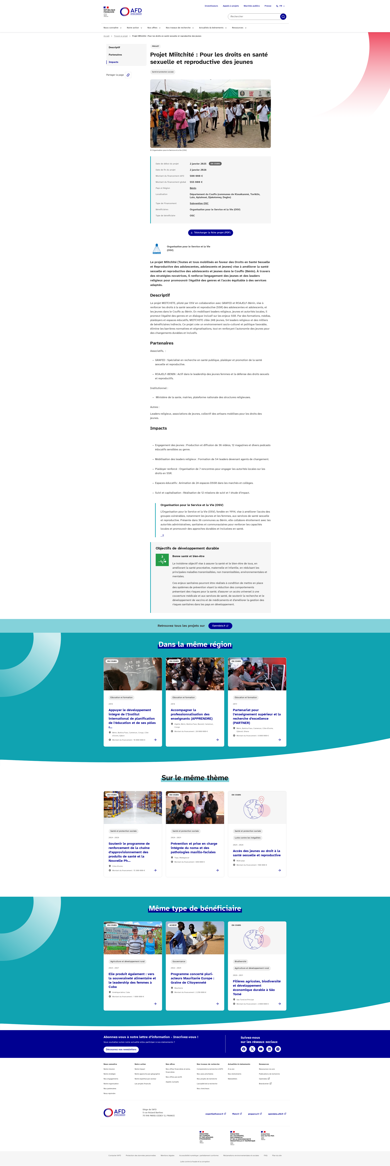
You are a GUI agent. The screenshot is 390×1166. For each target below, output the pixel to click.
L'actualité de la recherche (207, 1084)
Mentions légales (167, 1156)
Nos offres (152, 28)
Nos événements (234, 1074)
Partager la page (128, 75)
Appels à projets (231, 6)
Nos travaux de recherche (178, 28)
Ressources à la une (267, 1069)
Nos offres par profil (174, 1077)
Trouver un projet (121, 36)
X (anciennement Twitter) (252, 1049)
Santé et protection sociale (163, 72)
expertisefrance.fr (214, 1114)
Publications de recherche (269, 1074)
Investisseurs (211, 6)
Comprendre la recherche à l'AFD (210, 1069)
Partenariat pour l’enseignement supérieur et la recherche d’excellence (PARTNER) (257, 716)
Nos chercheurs (203, 1089)
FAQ (265, 1156)
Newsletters (232, 1079)
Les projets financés (143, 1084)
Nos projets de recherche (207, 1079)
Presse (268, 6)
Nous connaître (111, 28)
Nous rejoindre (109, 1093)
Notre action (133, 28)
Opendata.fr (218, 625)
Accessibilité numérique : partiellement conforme (198, 1156)
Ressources (237, 28)
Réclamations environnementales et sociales (241, 1156)
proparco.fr (253, 1114)
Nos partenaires (110, 1089)
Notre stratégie (109, 1074)
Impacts (113, 62)
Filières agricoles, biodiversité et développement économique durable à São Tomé (257, 988)
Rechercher (283, 17)
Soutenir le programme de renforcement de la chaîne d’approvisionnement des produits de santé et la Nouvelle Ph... (129, 852)
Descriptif (114, 47)
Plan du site (277, 1156)
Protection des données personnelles (141, 1156)
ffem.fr (235, 1114)
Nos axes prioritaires (205, 1074)
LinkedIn (269, 1049)
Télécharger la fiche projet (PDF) (212, 232)
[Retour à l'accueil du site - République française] (137, 12)
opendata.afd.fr (275, 1114)
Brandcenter (264, 1084)
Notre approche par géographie (147, 1074)
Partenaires (115, 55)
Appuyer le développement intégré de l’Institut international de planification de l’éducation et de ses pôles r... (132, 718)
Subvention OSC (199, 203)
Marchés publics (252, 6)
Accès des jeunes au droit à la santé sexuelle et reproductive (257, 853)
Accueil (106, 36)
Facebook (244, 1049)
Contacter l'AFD (114, 1156)
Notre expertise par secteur (145, 1079)
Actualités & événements (211, 28)
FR (281, 6)
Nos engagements (111, 1079)
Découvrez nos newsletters (121, 1049)
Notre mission (109, 1069)
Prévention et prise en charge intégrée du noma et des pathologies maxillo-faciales (194, 848)
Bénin (193, 188)
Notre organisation (111, 1084)
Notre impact (140, 1069)
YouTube (261, 1049)
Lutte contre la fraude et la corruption (195, 1162)
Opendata (263, 1079)
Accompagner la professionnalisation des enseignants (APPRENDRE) (192, 714)
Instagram (278, 1049)
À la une (231, 1069)
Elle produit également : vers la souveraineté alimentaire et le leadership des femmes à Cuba (132, 980)
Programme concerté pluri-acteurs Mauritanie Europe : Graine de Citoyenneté (192, 978)
